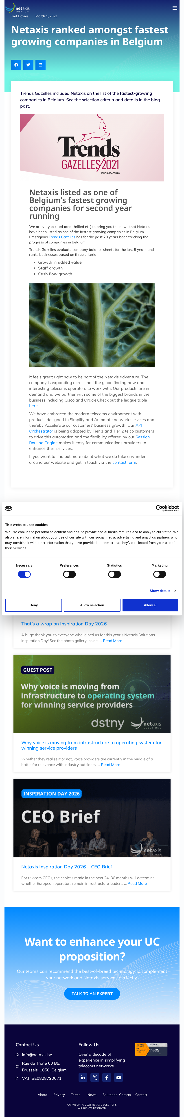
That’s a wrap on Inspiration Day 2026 (64, 624)
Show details (160, 591)
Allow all (150, 605)
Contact (141, 1095)
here (33, 405)
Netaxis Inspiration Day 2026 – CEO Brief (66, 867)
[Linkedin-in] (83, 1077)
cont (116, 462)
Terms (75, 1095)
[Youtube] (118, 1077)
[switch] (69, 574)
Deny (34, 605)
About (42, 1095)
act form (128, 462)
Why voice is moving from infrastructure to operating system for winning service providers (91, 745)
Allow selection (92, 605)
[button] (16, 65)
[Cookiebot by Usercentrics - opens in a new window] (159, 508)
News (92, 1095)
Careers (125, 1095)
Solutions (110, 1095)
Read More (112, 640)
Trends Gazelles (62, 237)
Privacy (59, 1095)
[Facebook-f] (106, 1077)
